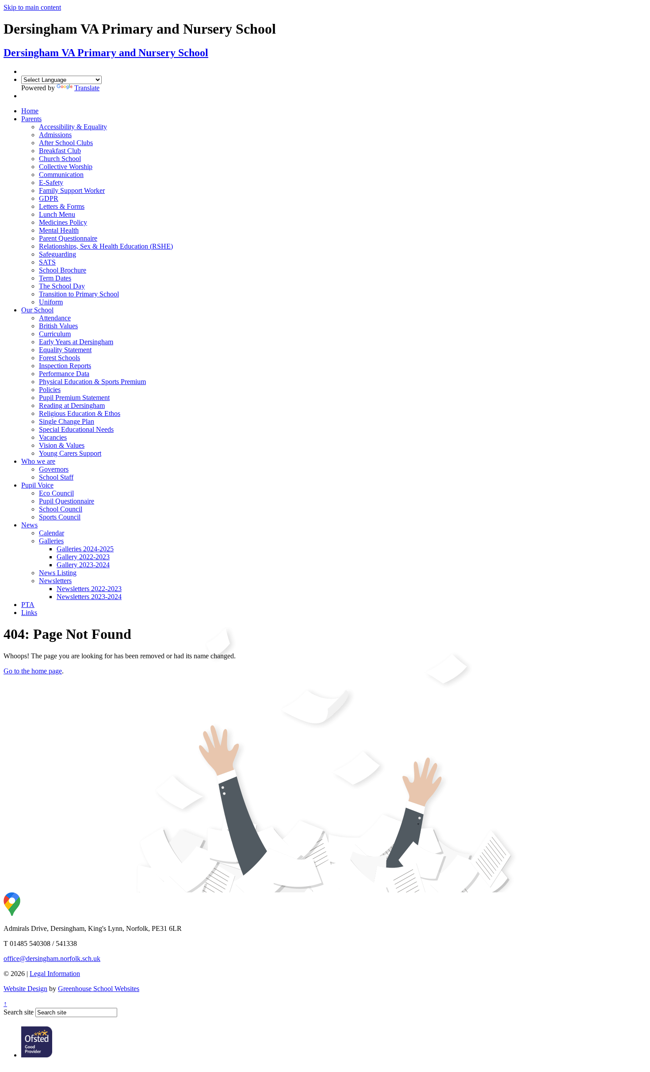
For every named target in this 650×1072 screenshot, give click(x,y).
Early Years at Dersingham (76, 342)
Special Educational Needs (76, 429)
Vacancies (53, 437)
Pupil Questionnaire (66, 501)
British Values (58, 326)
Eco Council (56, 493)
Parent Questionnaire (68, 238)
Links (29, 612)
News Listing (57, 572)
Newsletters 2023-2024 (89, 596)
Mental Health (59, 230)
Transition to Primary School (79, 294)
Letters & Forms (61, 206)
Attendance (55, 318)
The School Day (62, 286)
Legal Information (55, 973)
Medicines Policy (63, 222)
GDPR (48, 198)
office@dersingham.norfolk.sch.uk (52, 958)
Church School (60, 158)
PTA (27, 604)
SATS (47, 262)
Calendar (51, 533)
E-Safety (51, 182)
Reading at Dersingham (72, 405)
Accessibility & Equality (73, 127)
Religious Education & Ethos (79, 413)
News (29, 525)
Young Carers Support (70, 453)
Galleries (51, 541)
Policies (50, 389)
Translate (86, 88)
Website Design (25, 988)
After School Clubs (66, 142)
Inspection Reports (65, 365)
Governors (54, 469)
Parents (31, 119)
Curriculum (55, 334)
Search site (19, 1012)
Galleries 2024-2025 (85, 549)
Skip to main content (32, 7)
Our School (37, 310)
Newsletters (55, 580)
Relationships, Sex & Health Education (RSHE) (106, 246)
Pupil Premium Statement (74, 397)
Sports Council (59, 517)
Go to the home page (33, 671)
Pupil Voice (37, 485)
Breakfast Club (60, 150)
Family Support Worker (72, 190)
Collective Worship (65, 166)
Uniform (51, 302)
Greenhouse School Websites (98, 988)
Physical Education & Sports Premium (92, 381)
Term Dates (55, 278)
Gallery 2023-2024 (83, 565)
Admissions (55, 134)
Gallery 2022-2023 (83, 557)
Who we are (38, 461)
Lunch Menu (57, 214)
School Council (60, 509)
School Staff (56, 477)
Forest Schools (59, 357)
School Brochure (62, 270)
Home (29, 111)
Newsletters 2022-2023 (89, 588)
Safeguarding (57, 254)
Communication (61, 174)
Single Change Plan (66, 421)
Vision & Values (61, 445)
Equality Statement (65, 349)
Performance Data (64, 373)
